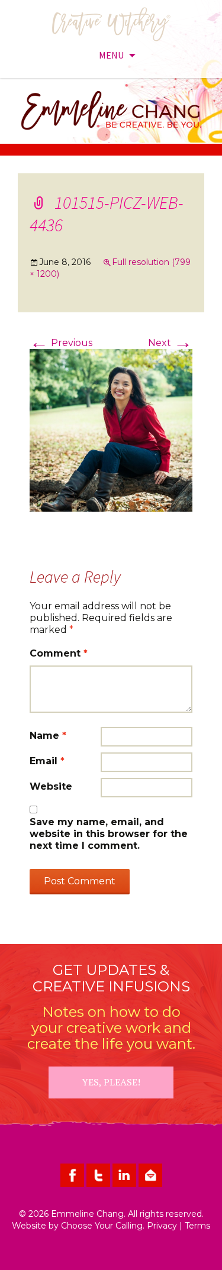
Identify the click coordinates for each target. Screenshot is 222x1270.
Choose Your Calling (102, 1225)
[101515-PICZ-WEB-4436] (111, 429)
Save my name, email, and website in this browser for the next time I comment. (109, 833)
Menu (111, 55)
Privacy (162, 1225)
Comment (59, 653)
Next (170, 342)
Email (47, 761)
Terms (197, 1225)
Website (51, 786)
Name (48, 735)
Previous (61, 342)
